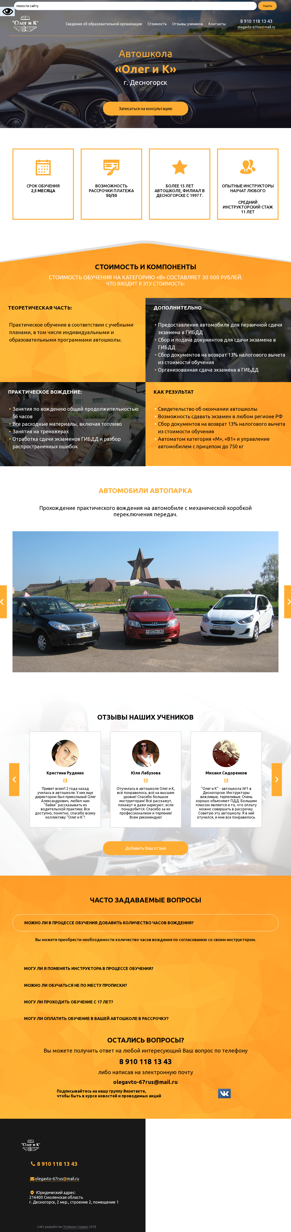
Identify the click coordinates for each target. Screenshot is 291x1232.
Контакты (217, 24)
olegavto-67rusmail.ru (256, 27)
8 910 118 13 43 (256, 21)
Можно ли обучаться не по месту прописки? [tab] (75, 985)
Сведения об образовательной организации (103, 24)
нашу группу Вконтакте (121, 1091)
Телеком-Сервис (75, 1227)
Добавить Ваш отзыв (145, 848)
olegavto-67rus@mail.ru (145, 1082)
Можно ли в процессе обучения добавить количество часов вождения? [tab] (108, 922)
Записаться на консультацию (145, 108)
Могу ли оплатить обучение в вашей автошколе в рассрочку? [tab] (96, 1018)
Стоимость (157, 24)
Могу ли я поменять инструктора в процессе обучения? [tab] (88, 968)
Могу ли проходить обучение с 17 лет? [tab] (68, 1002)
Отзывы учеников (187, 24)
